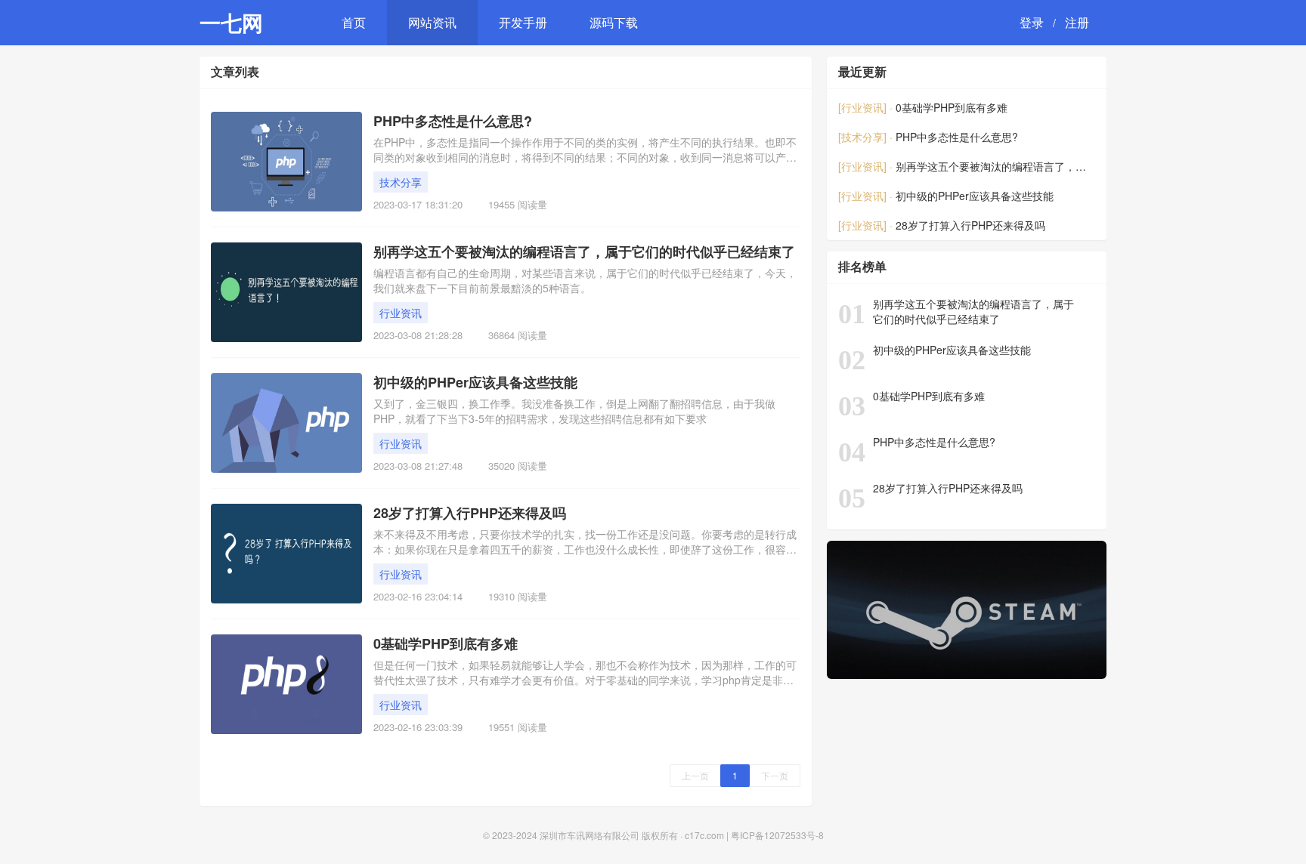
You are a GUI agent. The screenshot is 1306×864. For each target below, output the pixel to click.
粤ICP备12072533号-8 (777, 835)
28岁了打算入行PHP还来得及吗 (469, 513)
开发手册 (523, 22)
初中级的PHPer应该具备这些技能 (475, 382)
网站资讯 (432, 22)
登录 (1032, 22)
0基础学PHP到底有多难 (445, 643)
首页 (354, 22)
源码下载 (614, 22)
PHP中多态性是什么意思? (452, 121)
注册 (1077, 22)
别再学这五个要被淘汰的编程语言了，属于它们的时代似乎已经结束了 (584, 251)
